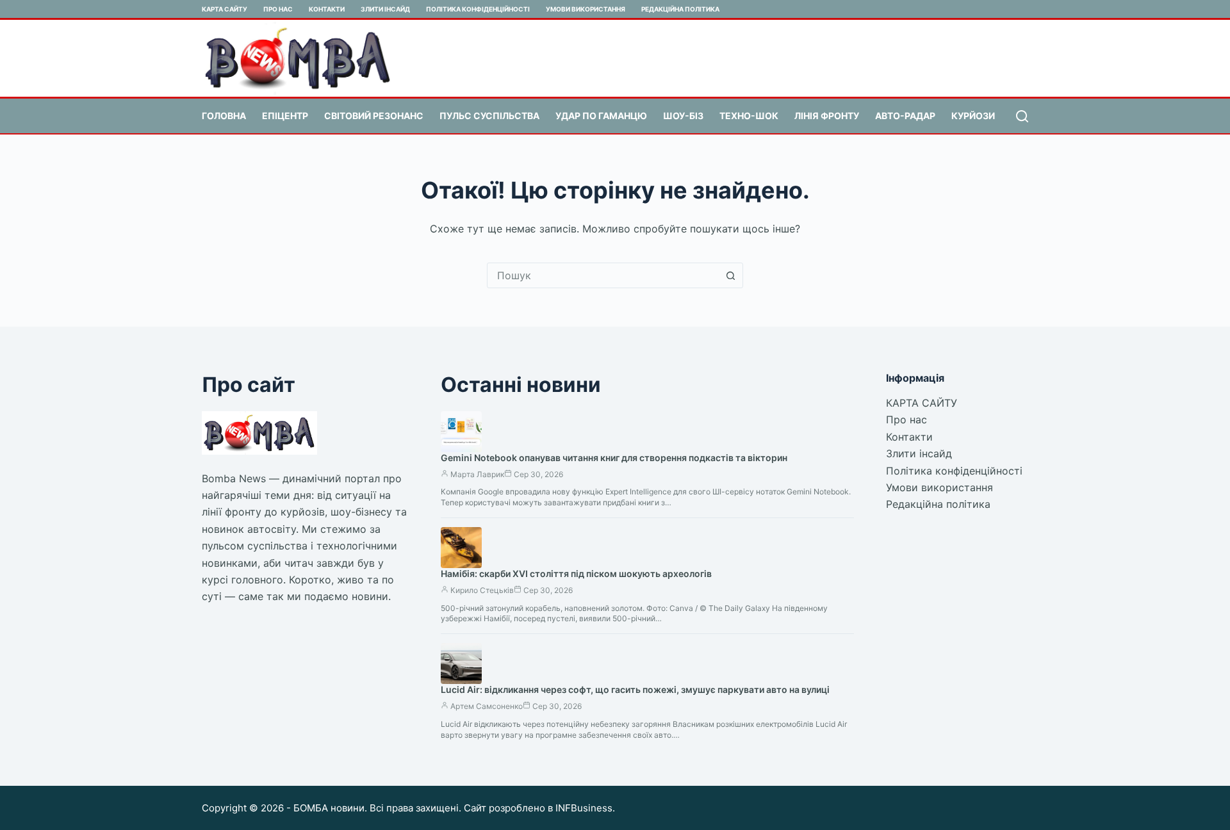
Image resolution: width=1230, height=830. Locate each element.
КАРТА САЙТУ (224, 9)
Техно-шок (748, 115)
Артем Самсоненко (486, 706)
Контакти (327, 9)
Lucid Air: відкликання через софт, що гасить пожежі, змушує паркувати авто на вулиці (635, 689)
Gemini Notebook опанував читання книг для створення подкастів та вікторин (614, 457)
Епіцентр (285, 115)
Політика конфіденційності (478, 9)
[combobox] (603, 275)
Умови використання (585, 9)
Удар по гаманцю (601, 115)
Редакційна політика (680, 9)
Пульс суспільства (489, 115)
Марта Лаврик (477, 474)
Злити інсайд (385, 9)
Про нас (278, 9)
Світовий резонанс (373, 115)
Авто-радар (905, 115)
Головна (224, 115)
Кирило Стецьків (482, 590)
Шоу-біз (683, 115)
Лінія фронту (826, 115)
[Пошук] (1022, 116)
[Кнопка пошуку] (730, 275)
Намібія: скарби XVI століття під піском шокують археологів (576, 573)
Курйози (973, 115)
